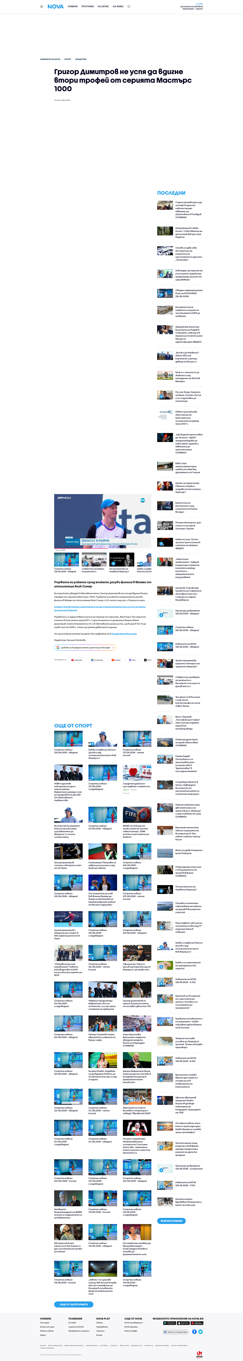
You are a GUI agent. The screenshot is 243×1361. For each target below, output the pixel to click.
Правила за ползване (162, 1345)
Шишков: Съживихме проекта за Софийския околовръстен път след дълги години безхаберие (188, 594)
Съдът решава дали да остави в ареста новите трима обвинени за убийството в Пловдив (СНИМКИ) (188, 209)
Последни (44, 1323)
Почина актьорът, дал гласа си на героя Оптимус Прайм (188, 525)
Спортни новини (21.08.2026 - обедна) (100, 1140)
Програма (87, 6)
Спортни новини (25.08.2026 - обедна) (135, 931)
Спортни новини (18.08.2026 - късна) (65, 1281)
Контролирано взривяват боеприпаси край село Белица (188, 1202)
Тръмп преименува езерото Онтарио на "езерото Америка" (187, 663)
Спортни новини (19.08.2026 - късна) (99, 1210)
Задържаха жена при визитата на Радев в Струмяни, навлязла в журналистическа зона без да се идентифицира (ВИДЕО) (188, 334)
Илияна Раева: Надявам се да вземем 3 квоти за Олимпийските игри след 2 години (102, 1075)
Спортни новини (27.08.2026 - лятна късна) (133, 752)
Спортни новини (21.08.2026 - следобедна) (63, 1141)
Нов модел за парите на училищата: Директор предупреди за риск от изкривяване (189, 275)
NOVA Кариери (131, 1327)
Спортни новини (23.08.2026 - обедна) (66, 1072)
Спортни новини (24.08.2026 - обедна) (66, 1035)
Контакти (113, 1345)
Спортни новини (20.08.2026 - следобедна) (97, 1181)
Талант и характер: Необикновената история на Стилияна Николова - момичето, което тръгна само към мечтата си (136, 1145)
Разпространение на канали (74, 1345)
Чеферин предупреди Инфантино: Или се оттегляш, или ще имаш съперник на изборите (102, 1004)
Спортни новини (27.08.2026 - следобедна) (97, 786)
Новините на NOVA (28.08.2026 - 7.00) (185, 1184)
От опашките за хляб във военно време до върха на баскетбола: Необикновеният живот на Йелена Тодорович (102, 899)
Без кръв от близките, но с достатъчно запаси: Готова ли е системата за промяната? (188, 1002)
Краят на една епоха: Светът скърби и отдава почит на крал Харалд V (188, 487)
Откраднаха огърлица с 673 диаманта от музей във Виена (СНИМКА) (188, 871)
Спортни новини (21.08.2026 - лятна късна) (99, 1110)
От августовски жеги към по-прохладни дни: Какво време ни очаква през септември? (188, 1127)
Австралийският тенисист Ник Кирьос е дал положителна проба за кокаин (68, 1247)
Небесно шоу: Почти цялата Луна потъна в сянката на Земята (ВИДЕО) (187, 543)
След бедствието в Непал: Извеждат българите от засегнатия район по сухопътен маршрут (187, 788)
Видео (43, 1335)
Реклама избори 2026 (55, 1345)
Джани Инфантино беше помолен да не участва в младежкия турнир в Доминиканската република (137, 1076)
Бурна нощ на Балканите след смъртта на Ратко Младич (186, 507)
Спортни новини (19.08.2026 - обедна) (100, 1244)
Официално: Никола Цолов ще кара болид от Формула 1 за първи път (137, 967)
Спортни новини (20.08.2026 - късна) (65, 1179)
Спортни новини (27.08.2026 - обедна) (100, 827)
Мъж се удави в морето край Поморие (188, 851)
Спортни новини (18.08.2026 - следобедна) (132, 1282)
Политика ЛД (148, 1345)
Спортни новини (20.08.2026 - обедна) (135, 1179)
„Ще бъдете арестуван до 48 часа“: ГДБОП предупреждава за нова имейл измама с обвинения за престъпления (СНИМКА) (189, 443)
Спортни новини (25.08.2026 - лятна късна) (133, 896)
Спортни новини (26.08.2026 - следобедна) (132, 865)
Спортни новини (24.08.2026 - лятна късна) (99, 967)
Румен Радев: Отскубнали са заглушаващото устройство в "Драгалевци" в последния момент (186, 763)
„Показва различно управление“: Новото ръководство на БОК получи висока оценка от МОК (68, 969)
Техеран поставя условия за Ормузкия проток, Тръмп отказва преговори (188, 1042)
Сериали (100, 1331)
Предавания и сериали (78, 1331)
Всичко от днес (47, 1327)
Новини (73, 6)
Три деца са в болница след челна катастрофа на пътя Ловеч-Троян (187, 701)
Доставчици (104, 1345)
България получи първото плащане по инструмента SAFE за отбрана (187, 311)
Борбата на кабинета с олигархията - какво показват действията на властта (189, 1023)
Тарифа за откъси (92, 1345)
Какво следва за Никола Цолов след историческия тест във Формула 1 (102, 753)
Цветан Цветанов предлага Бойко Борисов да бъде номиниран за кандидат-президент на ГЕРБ (188, 1105)
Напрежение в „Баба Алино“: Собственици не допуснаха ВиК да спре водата (188, 232)
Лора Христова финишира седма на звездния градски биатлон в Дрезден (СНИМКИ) (134, 1040)
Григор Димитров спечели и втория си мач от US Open (68, 865)
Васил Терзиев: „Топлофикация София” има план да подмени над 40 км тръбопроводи (187, 722)
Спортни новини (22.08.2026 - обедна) (66, 1109)
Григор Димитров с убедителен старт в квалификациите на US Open (67, 934)
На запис (103, 6)
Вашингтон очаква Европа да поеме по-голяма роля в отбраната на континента (186, 1081)
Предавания (102, 1327)
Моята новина (47, 1331)
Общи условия (124, 1345)
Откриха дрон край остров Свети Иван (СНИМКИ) (186, 742)
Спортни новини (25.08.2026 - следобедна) (97, 933)
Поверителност (136, 1345)
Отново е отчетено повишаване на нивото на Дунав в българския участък (188, 907)
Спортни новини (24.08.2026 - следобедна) (63, 1003)
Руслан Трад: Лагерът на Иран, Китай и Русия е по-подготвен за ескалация (188, 396)
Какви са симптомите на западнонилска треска (188, 965)
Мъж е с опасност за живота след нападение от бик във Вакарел (187, 376)
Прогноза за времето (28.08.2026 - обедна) (187, 612)
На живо (118, 6)
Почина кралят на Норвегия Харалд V (186, 888)
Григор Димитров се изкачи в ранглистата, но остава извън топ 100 (137, 1003)
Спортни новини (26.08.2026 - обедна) (66, 894)
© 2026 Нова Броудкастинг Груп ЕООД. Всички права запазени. (61, 1354)
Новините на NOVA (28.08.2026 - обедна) (187, 645)
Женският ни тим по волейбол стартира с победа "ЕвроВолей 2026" (137, 1110)
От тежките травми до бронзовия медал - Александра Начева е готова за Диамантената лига (137, 1248)
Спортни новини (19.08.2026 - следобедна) (132, 1212)
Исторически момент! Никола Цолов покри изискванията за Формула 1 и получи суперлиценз (67, 831)
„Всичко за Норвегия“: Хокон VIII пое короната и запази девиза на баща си (187, 357)
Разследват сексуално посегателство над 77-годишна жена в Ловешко (188, 927)
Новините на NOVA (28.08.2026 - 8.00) (185, 1059)
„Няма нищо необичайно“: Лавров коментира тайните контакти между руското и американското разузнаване (187, 568)
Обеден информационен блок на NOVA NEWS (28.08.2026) (189, 293)
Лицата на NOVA (76, 1327)
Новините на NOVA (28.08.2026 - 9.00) (185, 980)
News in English (130, 1331)
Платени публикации (47, 1348)
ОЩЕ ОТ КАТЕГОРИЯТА (74, 1304)
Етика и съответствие (179, 1345)
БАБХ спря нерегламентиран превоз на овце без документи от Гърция (187, 467)
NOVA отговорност (133, 1323)
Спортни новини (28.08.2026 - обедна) (66, 751)
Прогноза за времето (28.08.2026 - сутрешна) (189, 1167)
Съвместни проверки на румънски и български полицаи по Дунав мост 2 (187, 681)
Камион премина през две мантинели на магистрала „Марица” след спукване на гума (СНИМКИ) (188, 810)
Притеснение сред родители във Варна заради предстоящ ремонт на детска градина (187, 1149)
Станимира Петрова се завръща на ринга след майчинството (102, 865)
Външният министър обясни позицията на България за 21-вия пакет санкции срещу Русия (187, 833)
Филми (99, 1335)
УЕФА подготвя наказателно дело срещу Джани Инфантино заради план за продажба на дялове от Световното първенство (68, 792)
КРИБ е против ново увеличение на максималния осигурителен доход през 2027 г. (187, 418)
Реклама (43, 1345)
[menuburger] (41, 6)
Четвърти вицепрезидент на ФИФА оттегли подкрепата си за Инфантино (68, 1213)
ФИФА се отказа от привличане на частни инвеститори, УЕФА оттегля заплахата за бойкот (136, 831)
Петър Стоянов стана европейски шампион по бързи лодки (102, 1037)
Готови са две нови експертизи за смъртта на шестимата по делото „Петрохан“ (188, 254)
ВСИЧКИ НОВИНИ (171, 1220)
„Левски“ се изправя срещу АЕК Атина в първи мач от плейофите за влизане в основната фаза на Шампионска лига (102, 1286)
